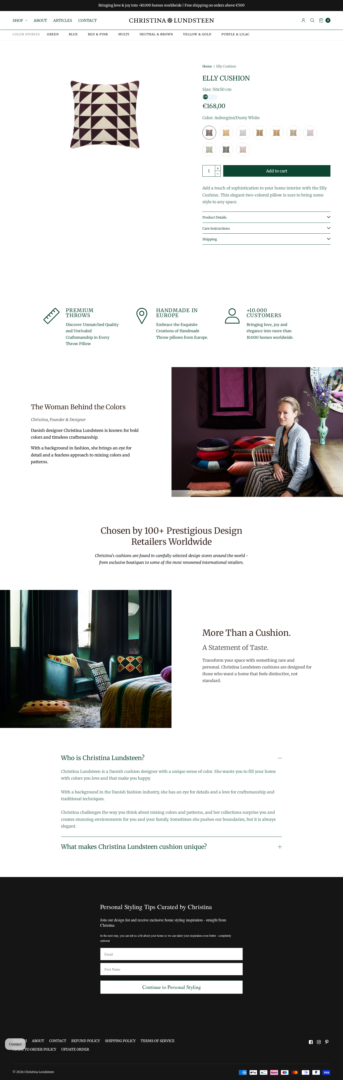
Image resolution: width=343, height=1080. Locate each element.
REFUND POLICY (85, 1041)
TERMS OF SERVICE (158, 1041)
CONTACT (87, 20)
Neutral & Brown (156, 34)
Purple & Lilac (235, 34)
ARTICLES (62, 20)
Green (53, 34)
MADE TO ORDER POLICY (34, 1049)
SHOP (18, 20)
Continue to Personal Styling (171, 987)
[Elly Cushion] (209, 133)
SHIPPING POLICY (120, 1041)
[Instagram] (319, 1042)
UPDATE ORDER (75, 1049)
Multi (124, 34)
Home (207, 66)
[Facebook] (311, 1042)
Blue (73, 34)
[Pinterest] (327, 1042)
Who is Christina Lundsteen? (102, 758)
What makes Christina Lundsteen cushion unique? (134, 847)
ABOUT (40, 20)
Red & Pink (98, 34)
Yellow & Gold (197, 34)
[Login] (303, 20)
